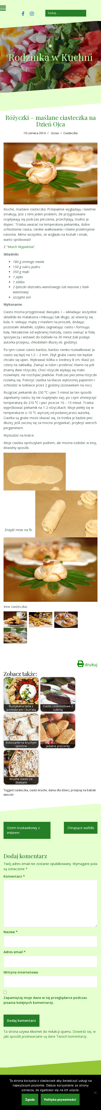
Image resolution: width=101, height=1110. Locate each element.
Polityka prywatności (60, 1099)
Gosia (55, 133)
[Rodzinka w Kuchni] (50, 47)
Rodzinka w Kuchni (50, 56)
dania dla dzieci (58, 790)
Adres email (15, 952)
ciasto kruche (38, 790)
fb (30, 530)
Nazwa (11, 932)
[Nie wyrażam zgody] (95, 1092)
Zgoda (30, 1099)
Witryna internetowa (21, 972)
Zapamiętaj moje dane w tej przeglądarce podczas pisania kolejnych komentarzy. (45, 1000)
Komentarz (14, 876)
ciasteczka (21, 790)
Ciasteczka (70, 133)
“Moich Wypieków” (21, 247)
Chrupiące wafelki (80, 828)
